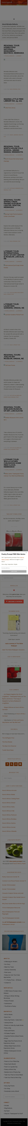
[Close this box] (26, 552)
